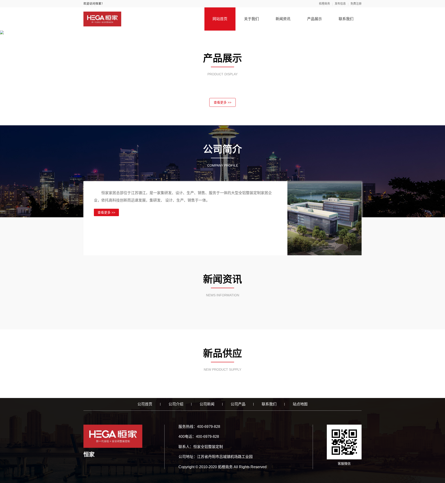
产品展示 (314, 19)
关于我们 (251, 19)
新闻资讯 (283, 19)
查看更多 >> (222, 102)
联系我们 (346, 19)
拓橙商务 (324, 3)
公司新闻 (207, 404)
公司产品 (238, 404)
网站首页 (220, 19)
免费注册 (356, 3)
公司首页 (144, 404)
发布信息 (340, 3)
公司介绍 (175, 404)
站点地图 (300, 404)
